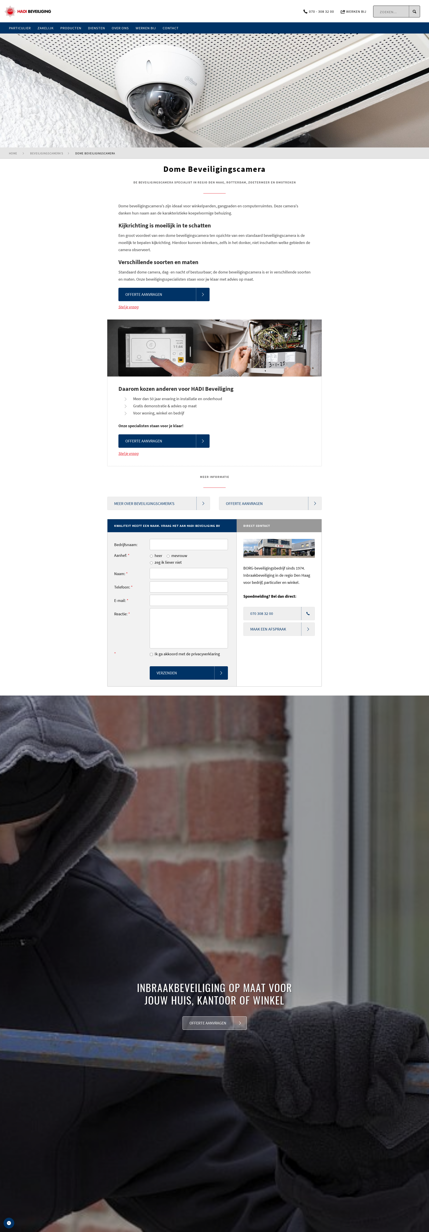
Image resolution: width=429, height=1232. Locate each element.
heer (158, 555)
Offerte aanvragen (143, 294)
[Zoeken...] (414, 12)
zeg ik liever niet (168, 562)
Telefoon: (123, 587)
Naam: (121, 573)
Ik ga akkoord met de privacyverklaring (187, 653)
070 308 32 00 (261, 613)
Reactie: (122, 613)
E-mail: (121, 600)
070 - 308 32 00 (321, 11)
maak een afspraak (268, 629)
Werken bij (355, 11)
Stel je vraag (128, 306)
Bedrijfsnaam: (125, 544)
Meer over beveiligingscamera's (144, 503)
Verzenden (167, 672)
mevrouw (179, 555)
